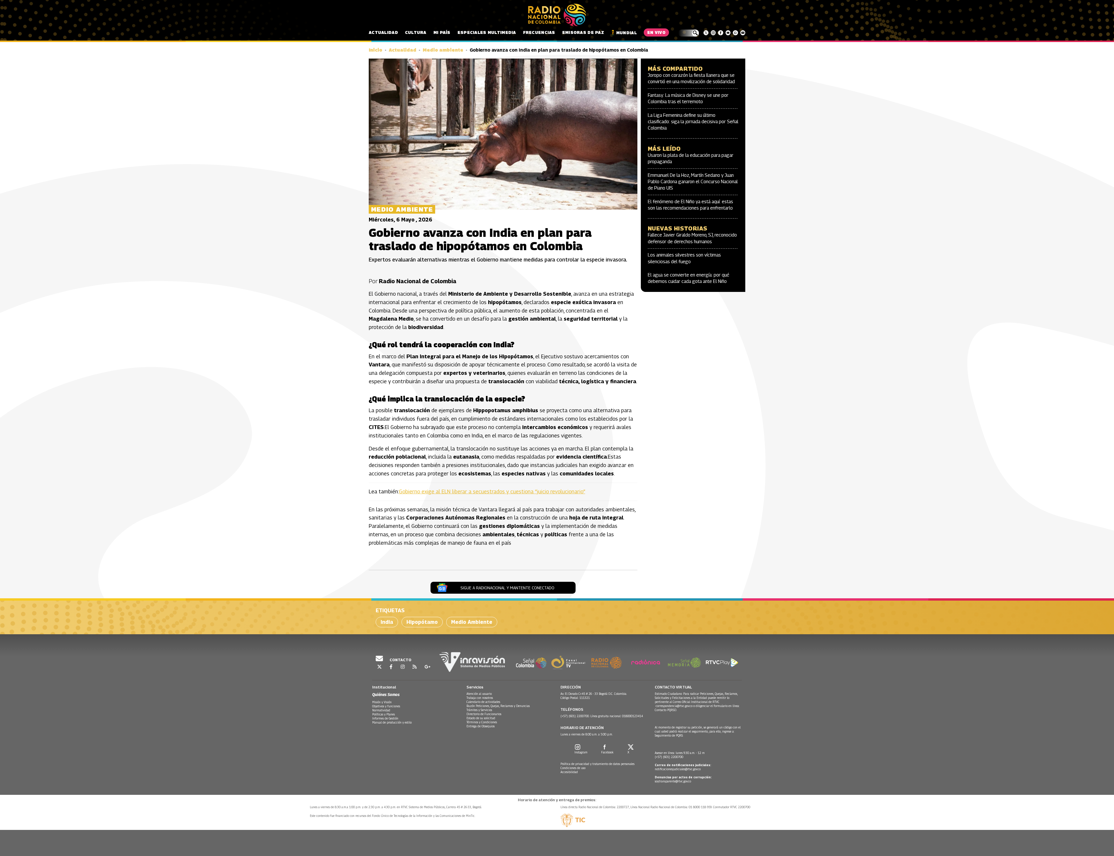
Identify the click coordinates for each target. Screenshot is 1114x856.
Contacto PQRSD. (666, 710)
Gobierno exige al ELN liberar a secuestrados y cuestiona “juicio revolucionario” (492, 491)
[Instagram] (713, 32)
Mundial (626, 32)
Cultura (415, 32)
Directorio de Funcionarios (483, 714)
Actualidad (383, 32)
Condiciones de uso (572, 768)
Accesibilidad (569, 772)
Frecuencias (539, 32)
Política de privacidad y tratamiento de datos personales (597, 764)
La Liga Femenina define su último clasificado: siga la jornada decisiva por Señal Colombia (693, 121)
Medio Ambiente (471, 622)
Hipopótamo (422, 622)
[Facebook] (720, 32)
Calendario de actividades (483, 702)
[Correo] (742, 32)
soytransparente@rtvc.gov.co (673, 781)
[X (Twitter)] (706, 32)
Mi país (442, 32)
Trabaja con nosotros (479, 697)
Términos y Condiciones (481, 722)
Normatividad (381, 710)
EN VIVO (656, 32)
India (387, 622)
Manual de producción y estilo (392, 722)
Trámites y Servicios (479, 710)
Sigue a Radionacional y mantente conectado (507, 587)
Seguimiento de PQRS (669, 735)
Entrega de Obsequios (480, 726)
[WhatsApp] (735, 32)
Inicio (375, 50)
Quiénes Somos (385, 694)
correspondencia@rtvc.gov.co (674, 706)
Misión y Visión (382, 702)
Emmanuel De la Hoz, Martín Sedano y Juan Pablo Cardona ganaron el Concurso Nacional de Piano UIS (693, 181)
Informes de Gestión (385, 718)
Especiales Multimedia (486, 32)
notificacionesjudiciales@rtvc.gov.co (678, 769)
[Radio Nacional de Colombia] (557, 15)
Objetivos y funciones (386, 706)
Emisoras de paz (583, 32)
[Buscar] (688, 33)
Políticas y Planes (383, 714)
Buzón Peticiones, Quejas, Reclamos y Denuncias (498, 706)
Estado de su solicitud (480, 718)
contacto (400, 659)
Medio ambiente (443, 50)
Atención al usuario (479, 693)
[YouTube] (728, 32)
